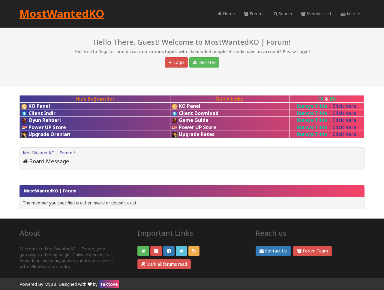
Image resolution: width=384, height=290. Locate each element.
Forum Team (315, 251)
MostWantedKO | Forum (47, 153)
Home (228, 14)
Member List (318, 14)
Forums (256, 14)
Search (285, 14)
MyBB (50, 284)
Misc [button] (351, 14)
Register (206, 62)
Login (178, 62)
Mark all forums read (166, 264)
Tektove (109, 284)
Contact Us (275, 251)
